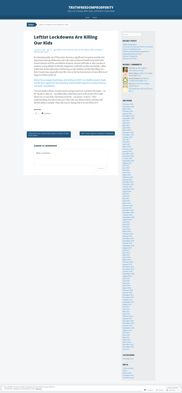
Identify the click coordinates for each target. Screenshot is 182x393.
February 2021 (128, 206)
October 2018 (127, 272)
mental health (38, 52)
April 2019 (126, 257)
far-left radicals (84, 50)
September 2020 (128, 217)
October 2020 (127, 215)
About (95, 17)
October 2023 (127, 137)
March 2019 (127, 260)
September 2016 (128, 328)
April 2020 (126, 229)
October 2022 (127, 158)
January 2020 (127, 236)
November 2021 (128, 184)
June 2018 (126, 281)
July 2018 (126, 279)
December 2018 (128, 267)
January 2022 (127, 180)
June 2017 (126, 309)
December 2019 (128, 239)
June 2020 (126, 224)
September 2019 (128, 246)
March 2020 (127, 231)
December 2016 (128, 321)
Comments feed (128, 375)
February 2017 (128, 316)
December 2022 (128, 154)
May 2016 (126, 338)
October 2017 (127, 300)
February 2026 (128, 104)
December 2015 (128, 345)
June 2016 (126, 335)
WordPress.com (128, 378)
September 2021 (128, 189)
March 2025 (127, 109)
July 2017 (126, 307)
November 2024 (128, 116)
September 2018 (128, 274)
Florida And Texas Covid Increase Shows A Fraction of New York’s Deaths (48, 134)
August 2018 (127, 276)
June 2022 (126, 168)
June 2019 (126, 253)
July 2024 (126, 121)
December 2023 (128, 133)
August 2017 (127, 304)
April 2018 (126, 286)
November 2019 (128, 241)
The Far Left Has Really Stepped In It (136, 52)
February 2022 (128, 177)
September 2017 (128, 302)
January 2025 (127, 114)
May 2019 (126, 255)
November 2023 (128, 135)
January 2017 (127, 319)
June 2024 (126, 123)
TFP (50, 50)
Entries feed (127, 373)
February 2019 (128, 262)
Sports (46, 52)
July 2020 (126, 222)
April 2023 (126, 144)
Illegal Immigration (130, 45)
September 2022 (128, 161)
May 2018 (126, 283)
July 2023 (126, 140)
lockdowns (99, 50)
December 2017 (128, 295)
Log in (125, 371)
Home (87, 17)
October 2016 (127, 326)
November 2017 (128, 297)
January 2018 (127, 293)
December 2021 (128, 182)
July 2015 (126, 349)
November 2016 (128, 323)
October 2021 (127, 187)
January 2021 (127, 208)
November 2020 (128, 213)
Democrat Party (72, 50)
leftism (92, 50)
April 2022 (126, 173)
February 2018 (128, 290)
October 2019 (127, 243)
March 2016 (127, 342)
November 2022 (128, 156)
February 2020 (128, 234)
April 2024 (126, 128)
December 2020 (128, 210)
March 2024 (127, 130)
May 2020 (126, 227)
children (58, 50)
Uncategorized (128, 359)
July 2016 (126, 333)
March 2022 (127, 175)
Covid (64, 50)
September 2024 (128, 118)
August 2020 (127, 220)
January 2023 (127, 151)
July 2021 (126, 194)
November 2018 (128, 269)
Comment (100, 168)
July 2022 (126, 166)
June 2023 (126, 142)
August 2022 (127, 163)
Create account (128, 368)
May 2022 (126, 170)
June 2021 (126, 196)
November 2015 (128, 347)
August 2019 (127, 248)
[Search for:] (132, 35)
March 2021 (127, 203)
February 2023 (128, 149)
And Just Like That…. (130, 59)
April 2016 (126, 340)
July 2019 (126, 250)
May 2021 (126, 199)
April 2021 (126, 201)
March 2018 (127, 288)
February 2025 (128, 111)
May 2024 (126, 126)
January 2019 (127, 265)
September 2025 (128, 107)
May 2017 (126, 312)
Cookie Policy (38, 389)
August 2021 (127, 192)
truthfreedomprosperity (91, 7)
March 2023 (127, 147)
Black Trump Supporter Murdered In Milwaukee (97, 133)
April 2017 (126, 314)
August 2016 (127, 330)
